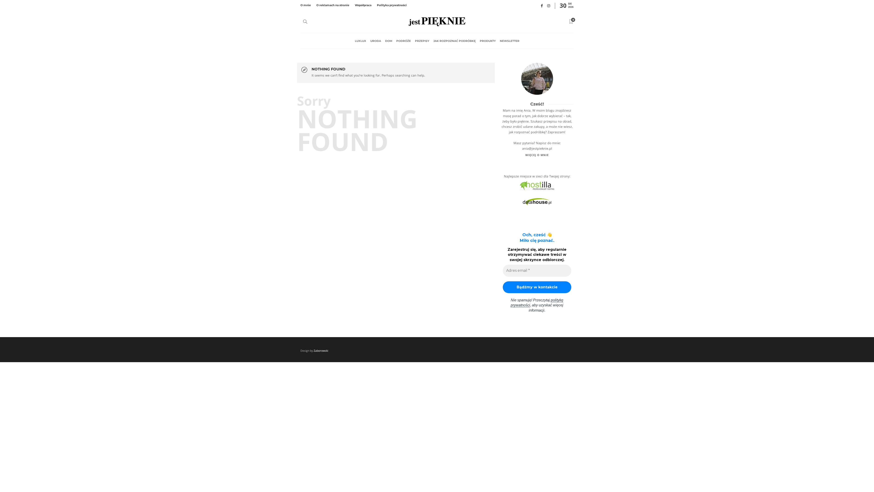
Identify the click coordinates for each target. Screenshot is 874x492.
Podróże (403, 41)
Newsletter (509, 41)
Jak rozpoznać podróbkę (454, 41)
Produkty (488, 41)
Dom (388, 41)
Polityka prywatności (392, 5)
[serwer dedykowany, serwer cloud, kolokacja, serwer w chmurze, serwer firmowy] (537, 185)
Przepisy (422, 41)
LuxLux (360, 41)
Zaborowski (321, 351)
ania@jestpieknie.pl (537, 148)
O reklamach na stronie (332, 5)
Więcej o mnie (537, 155)
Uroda (375, 41)
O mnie (305, 5)
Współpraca (363, 5)
